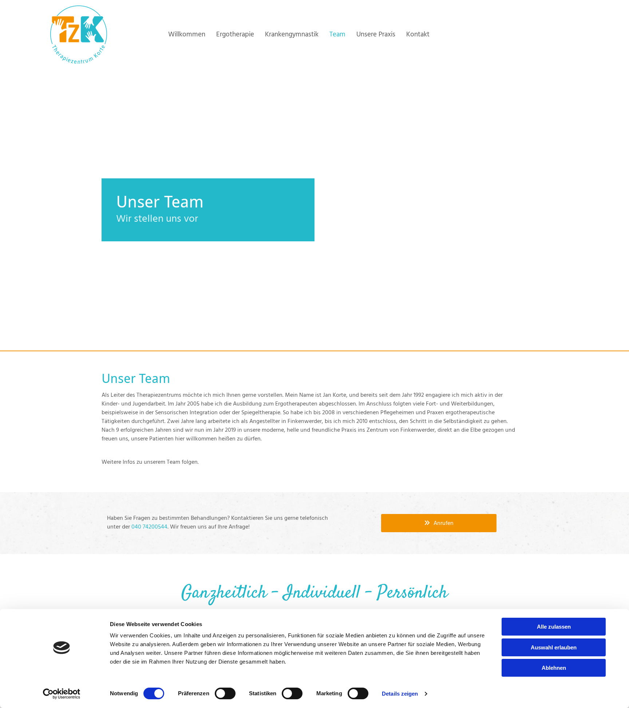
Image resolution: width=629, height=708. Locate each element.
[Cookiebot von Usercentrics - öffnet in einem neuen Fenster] (62, 693)
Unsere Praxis (375, 34)
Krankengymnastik (292, 34)
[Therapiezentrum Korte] (78, 34)
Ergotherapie (235, 34)
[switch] (225, 693)
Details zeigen (400, 694)
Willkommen (186, 34)
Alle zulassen (554, 627)
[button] (439, 523)
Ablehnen (554, 668)
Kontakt (418, 34)
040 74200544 (149, 527)
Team (337, 34)
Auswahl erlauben (554, 647)
